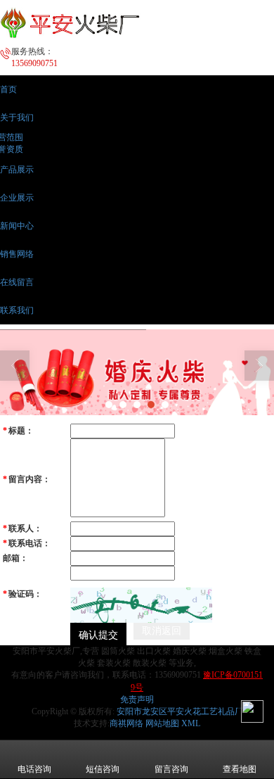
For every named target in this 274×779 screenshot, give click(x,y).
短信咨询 (102, 769)
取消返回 (161, 631)
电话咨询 (34, 769)
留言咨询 (171, 769)
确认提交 (98, 634)
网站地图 (162, 723)
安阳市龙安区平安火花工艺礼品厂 (180, 711)
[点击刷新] (141, 605)
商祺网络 (126, 723)
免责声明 (137, 699)
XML (190, 723)
